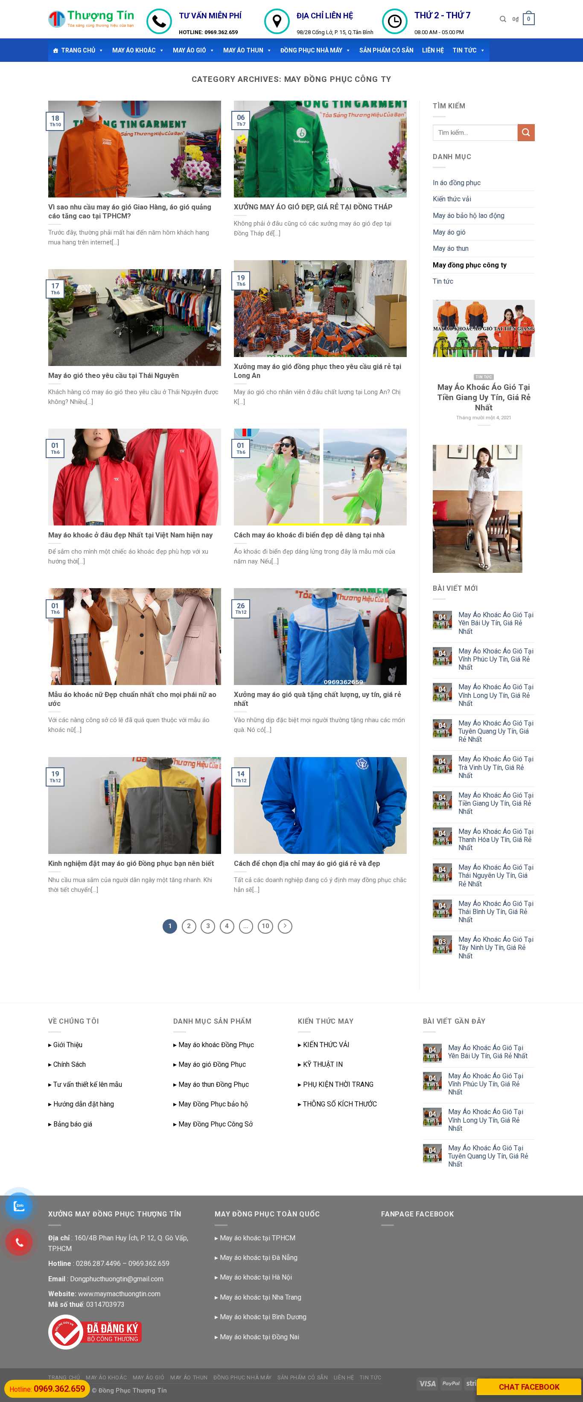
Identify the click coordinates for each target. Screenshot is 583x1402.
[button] (99, 50)
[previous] (445, 367)
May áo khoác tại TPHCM (257, 1238)
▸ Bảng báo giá (70, 1124)
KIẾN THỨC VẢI (326, 1045)
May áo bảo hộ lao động (468, 216)
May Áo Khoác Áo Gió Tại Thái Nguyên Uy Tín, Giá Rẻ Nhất (495, 875)
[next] (522, 367)
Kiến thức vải (452, 199)
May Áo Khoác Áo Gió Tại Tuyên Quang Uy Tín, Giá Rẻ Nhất (495, 731)
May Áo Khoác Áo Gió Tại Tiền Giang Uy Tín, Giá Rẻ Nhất (495, 803)
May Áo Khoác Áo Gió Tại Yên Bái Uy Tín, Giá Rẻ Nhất (495, 623)
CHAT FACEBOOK (529, 1386)
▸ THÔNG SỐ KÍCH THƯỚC (337, 1104)
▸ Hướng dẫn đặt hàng (81, 1104)
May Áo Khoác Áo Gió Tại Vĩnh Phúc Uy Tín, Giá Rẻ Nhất (495, 659)
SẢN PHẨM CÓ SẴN (386, 50)
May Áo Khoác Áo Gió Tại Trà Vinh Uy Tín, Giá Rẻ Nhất (495, 767)
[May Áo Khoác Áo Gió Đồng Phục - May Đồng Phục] (91, 19)
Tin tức (443, 281)
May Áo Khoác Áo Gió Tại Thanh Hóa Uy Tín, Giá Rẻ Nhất (495, 839)
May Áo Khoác (134, 50)
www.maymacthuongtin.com (119, 1294)
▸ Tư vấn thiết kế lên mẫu (85, 1084)
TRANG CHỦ (78, 50)
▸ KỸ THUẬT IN (320, 1064)
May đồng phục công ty (470, 265)
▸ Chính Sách (67, 1064)
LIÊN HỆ (433, 50)
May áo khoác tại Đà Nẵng (258, 1258)
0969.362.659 (221, 32)
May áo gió (189, 50)
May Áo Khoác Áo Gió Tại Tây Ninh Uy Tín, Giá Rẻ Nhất (495, 947)
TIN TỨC (464, 50)
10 (265, 926)
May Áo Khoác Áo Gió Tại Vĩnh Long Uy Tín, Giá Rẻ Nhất (495, 695)
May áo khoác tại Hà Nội (256, 1277)
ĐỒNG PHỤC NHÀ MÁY (311, 50)
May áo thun (243, 50)
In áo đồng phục (457, 183)
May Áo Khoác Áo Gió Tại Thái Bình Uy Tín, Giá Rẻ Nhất (495, 912)
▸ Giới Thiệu (65, 1045)
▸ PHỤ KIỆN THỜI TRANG (335, 1084)
